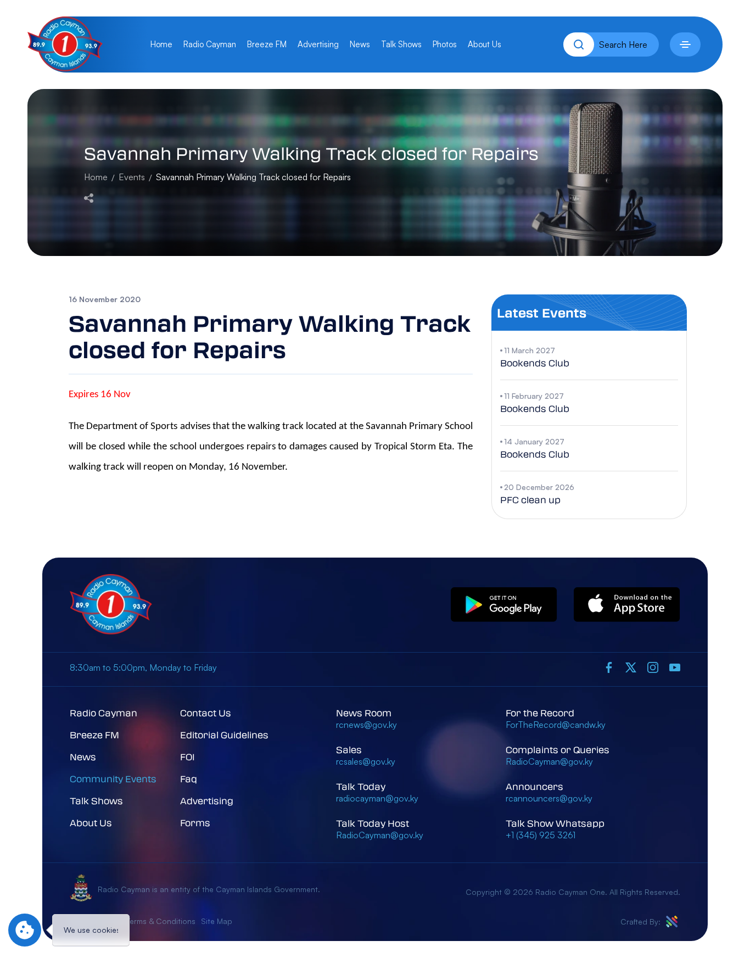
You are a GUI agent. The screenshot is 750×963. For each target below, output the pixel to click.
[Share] (88, 196)
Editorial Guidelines (224, 734)
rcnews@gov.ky (366, 724)
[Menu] (685, 44)
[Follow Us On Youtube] (674, 666)
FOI (187, 756)
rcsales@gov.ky (365, 761)
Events (132, 176)
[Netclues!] (671, 921)
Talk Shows (401, 44)
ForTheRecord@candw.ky (556, 724)
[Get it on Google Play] (504, 605)
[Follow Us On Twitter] (630, 666)
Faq (188, 778)
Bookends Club (534, 363)
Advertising (318, 44)
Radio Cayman (209, 44)
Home (161, 44)
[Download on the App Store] (627, 605)
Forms (195, 822)
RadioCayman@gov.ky (379, 835)
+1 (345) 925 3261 (540, 835)
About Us (484, 44)
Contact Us (205, 712)
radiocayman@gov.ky (377, 798)
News (360, 44)
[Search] (578, 44)
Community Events (113, 778)
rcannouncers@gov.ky (549, 798)
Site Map (216, 921)
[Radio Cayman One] (65, 68)
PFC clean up (530, 499)
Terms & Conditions (160, 921)
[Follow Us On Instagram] (652, 666)
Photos (445, 44)
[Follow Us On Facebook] (608, 666)
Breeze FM (267, 44)
